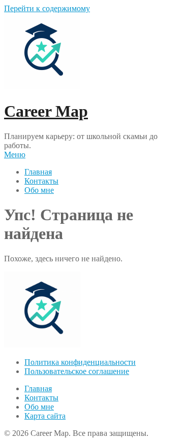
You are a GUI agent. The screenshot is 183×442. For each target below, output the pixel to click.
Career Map (46, 111)
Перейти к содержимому (47, 8)
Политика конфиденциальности (80, 362)
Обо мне (39, 190)
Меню (14, 154)
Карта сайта (45, 416)
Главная (38, 171)
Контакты (41, 181)
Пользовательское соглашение (76, 371)
